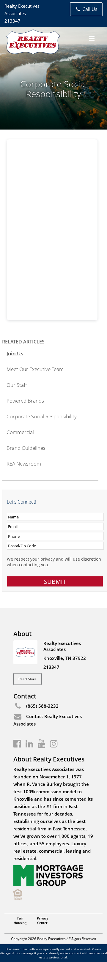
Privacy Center (42, 920)
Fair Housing (20, 920)
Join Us (15, 353)
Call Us (89, 9)
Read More (27, 679)
